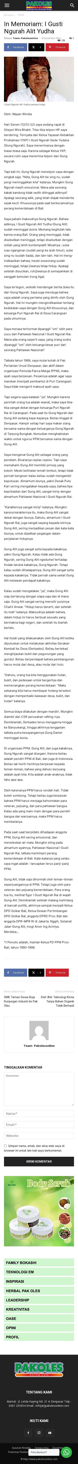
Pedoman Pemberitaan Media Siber (28, 1452)
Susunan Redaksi (21, 1448)
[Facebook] (28, 1433)
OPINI (21, 15)
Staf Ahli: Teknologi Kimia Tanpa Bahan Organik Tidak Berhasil (57, 1001)
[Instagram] (39, 1433)
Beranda (9, 15)
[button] (6, 5)
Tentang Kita (42, 1448)
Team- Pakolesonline (25, 38)
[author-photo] (39, 1040)
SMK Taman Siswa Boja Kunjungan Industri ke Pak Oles (21, 1001)
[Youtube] (50, 1433)
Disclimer (57, 1448)
